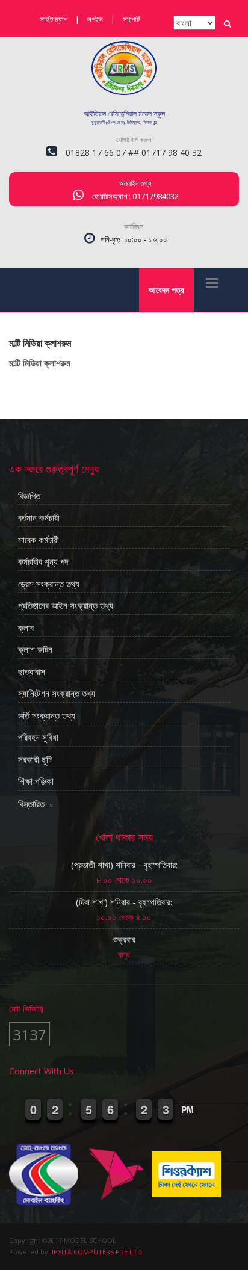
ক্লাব (26, 628)
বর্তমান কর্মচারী (39, 518)
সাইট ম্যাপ (53, 19)
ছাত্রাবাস (31, 672)
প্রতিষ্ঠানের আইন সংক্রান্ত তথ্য (65, 606)
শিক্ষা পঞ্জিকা (36, 781)
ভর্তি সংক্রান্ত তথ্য (46, 716)
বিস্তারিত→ (36, 804)
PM (187, 1109)
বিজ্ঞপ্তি (29, 496)
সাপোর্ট (131, 19)
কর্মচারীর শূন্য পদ (43, 562)
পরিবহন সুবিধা (38, 737)
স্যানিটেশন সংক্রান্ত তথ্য (56, 693)
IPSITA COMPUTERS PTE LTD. (98, 1251)
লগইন (95, 19)
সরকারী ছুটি (35, 760)
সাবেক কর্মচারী (38, 540)
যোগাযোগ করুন (133, 139)
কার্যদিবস (133, 226)
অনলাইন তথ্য (135, 183)
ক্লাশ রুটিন (35, 650)
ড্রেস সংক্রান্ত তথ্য (48, 584)
